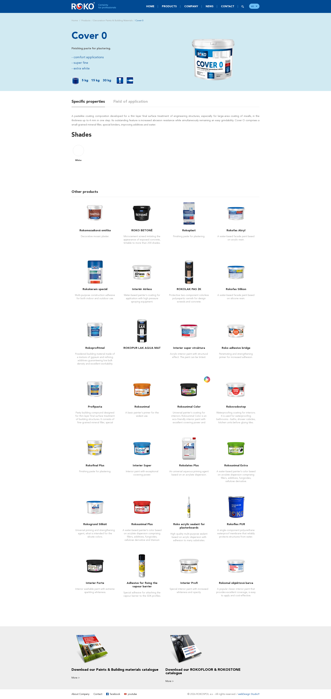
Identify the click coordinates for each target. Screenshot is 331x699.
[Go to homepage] (94, 6)
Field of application (130, 101)
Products (169, 6)
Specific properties (88, 101)
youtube (132, 694)
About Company (80, 694)
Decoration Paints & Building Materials (113, 20)
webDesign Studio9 (248, 694)
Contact (227, 6)
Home (150, 6)
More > (76, 677)
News (209, 6)
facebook (115, 694)
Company (191, 6)
